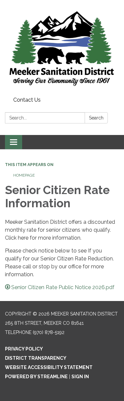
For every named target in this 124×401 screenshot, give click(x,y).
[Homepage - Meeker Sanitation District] (62, 47)
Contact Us (27, 100)
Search (96, 117)
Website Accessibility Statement (49, 367)
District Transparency (35, 358)
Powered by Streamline (36, 376)
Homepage (24, 175)
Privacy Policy (24, 348)
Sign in (80, 376)
